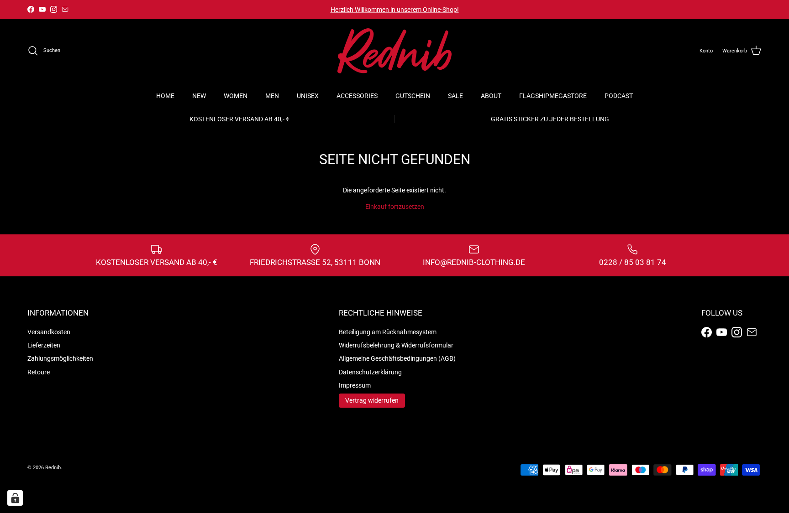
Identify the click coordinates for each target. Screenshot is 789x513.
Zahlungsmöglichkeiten (60, 358)
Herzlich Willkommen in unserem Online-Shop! (395, 9)
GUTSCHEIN (412, 95)
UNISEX (308, 95)
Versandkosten (48, 332)
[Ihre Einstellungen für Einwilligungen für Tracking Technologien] (15, 498)
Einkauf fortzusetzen (394, 206)
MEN (272, 95)
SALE (455, 95)
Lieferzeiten (43, 345)
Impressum (355, 385)
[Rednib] (394, 50)
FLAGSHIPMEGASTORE (553, 95)
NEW (199, 95)
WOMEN (235, 95)
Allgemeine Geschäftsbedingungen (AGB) (397, 358)
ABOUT (491, 95)
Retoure (38, 372)
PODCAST (619, 95)
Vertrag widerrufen (372, 400)
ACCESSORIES (357, 95)
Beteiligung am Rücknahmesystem (388, 332)
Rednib (53, 468)
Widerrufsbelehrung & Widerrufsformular (396, 345)
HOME (165, 95)
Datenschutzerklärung (370, 372)
